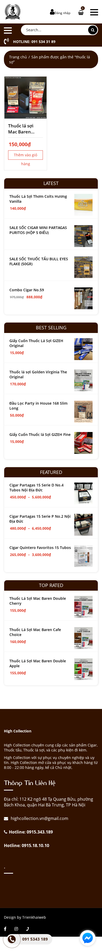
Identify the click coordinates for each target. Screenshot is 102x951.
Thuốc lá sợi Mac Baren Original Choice (24, 129)
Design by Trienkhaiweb (25, 917)
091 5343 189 (35, 939)
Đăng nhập (62, 13)
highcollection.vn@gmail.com (39, 818)
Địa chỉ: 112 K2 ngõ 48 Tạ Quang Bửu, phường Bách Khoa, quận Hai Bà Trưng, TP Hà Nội (48, 802)
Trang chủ (18, 56)
